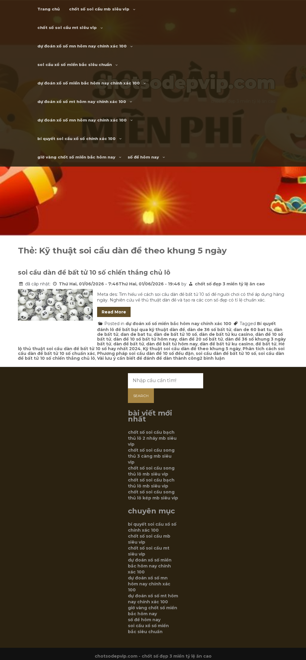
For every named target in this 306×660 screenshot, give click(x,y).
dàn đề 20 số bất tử (201, 339)
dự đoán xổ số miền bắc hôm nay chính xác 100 (88, 83)
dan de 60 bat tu (252, 329)
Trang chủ (48, 9)
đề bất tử (265, 344)
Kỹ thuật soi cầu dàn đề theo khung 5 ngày (192, 348)
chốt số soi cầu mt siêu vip (67, 27)
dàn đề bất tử (128, 344)
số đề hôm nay (143, 157)
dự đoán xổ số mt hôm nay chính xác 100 (81, 101)
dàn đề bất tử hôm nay (172, 344)
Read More (114, 312)
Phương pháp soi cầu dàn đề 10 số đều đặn (145, 353)
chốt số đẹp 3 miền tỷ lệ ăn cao (230, 284)
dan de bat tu (136, 334)
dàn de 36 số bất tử (209, 329)
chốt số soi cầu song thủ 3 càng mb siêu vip (151, 456)
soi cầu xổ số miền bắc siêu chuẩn (74, 64)
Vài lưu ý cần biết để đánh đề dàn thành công (148, 358)
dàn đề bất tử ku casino (226, 344)
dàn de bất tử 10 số (175, 334)
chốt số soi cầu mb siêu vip (99, 9)
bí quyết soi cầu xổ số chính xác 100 (76, 138)
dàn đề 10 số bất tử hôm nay (145, 339)
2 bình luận (212, 358)
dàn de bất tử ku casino (226, 334)
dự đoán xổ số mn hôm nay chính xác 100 (82, 46)
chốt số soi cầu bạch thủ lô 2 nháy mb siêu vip (152, 438)
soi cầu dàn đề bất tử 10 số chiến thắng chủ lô (94, 272)
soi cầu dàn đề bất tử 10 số (226, 353)
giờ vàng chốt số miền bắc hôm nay (76, 157)
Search (141, 395)
